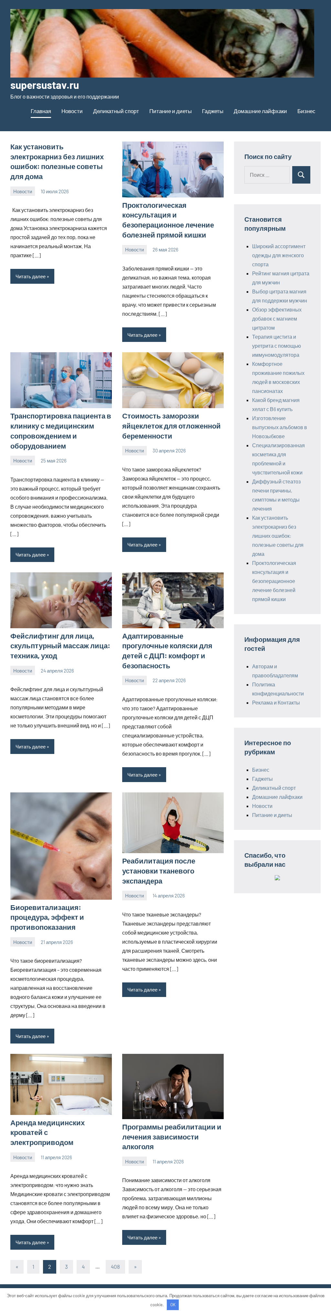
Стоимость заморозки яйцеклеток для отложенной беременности (171, 425)
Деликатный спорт (116, 111)
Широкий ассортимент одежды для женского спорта (278, 255)
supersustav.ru (44, 85)
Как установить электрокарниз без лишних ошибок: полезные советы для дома (278, 535)
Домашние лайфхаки (260, 111)
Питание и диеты (170, 111)
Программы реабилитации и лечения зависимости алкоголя (171, 1136)
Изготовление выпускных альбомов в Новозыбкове (279, 427)
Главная (41, 111)
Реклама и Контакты (276, 702)
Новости (72, 111)
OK (173, 1304)
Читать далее (31, 276)
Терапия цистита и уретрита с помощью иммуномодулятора (276, 346)
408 (115, 1266)
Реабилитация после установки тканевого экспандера (158, 870)
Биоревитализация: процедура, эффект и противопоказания (47, 917)
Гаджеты (212, 111)
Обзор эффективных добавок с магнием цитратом (277, 318)
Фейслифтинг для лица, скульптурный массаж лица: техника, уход (60, 645)
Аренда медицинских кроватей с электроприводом (47, 1132)
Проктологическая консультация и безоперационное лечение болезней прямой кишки (274, 581)
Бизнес (306, 111)
